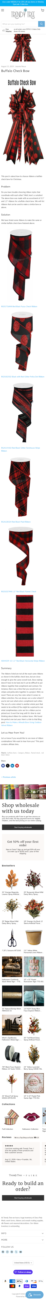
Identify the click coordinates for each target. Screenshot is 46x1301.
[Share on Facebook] (3, 766)
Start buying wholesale (23, 827)
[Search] (41, 24)
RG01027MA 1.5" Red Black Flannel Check (18, 591)
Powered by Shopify (23, 1297)
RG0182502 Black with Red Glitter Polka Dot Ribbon (22, 376)
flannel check (35, 753)
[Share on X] (8, 766)
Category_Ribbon (24, 753)
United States (22, 1263)
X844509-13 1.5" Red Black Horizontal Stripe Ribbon (23, 661)
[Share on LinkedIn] (12, 766)
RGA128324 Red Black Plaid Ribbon (16, 522)
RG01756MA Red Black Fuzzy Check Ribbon (19, 306)
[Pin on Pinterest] (17, 766)
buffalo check (12, 753)
